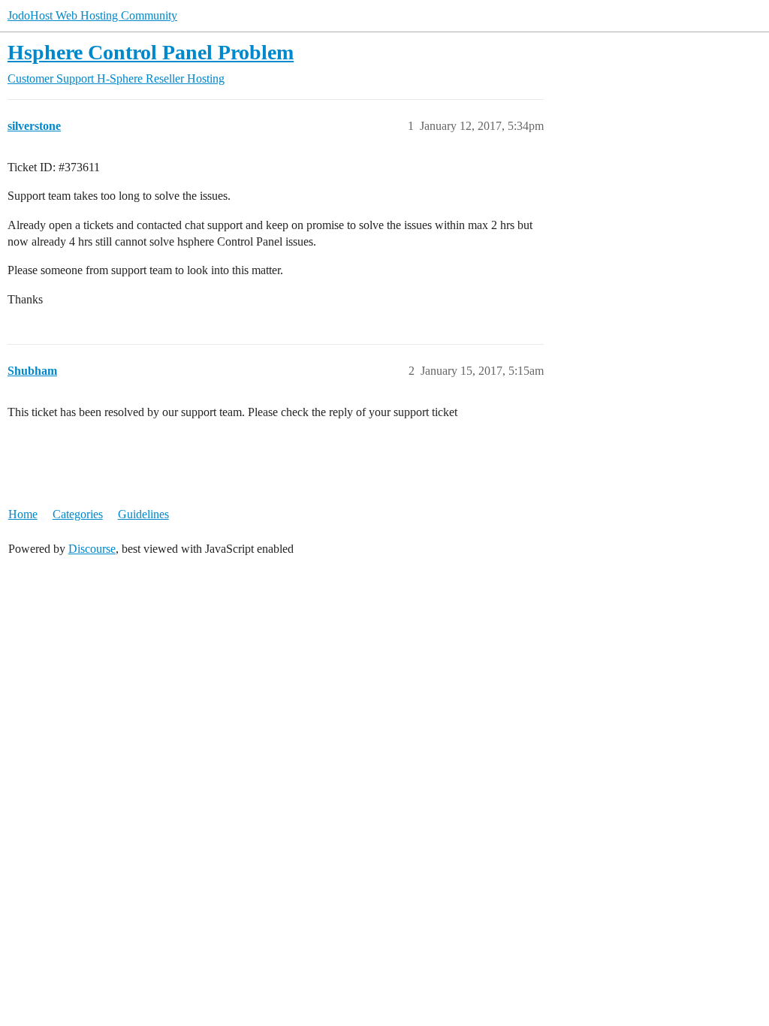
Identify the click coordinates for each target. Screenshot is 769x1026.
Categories (78, 514)
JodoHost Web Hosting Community (92, 15)
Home (23, 514)
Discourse (92, 548)
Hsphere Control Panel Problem (151, 52)
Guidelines (143, 514)
